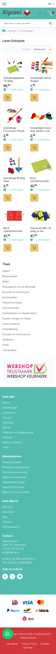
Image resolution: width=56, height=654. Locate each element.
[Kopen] (7, 97)
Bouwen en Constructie (15, 292)
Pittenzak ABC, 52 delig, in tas (40, 230)
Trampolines (9, 350)
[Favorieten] (39, 14)
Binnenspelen (10, 276)
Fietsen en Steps (12, 302)
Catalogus (8, 422)
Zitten (5, 344)
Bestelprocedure (11, 462)
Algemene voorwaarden (15, 492)
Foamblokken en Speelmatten (19, 313)
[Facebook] (5, 576)
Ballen (5, 281)
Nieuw (6, 402)
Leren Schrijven (11, 323)
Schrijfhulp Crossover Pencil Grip (13, 131)
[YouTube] (20, 576)
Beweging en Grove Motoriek (18, 286)
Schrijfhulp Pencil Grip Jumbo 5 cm (40, 129)
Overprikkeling (10, 329)
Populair (7, 417)
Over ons (7, 507)
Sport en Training (12, 442)
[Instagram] (12, 576)
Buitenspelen (9, 297)
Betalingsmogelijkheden (15, 467)
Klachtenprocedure (13, 487)
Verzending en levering (15, 472)
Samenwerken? (11, 526)
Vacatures (8, 511)
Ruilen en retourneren (14, 477)
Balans (6, 270)
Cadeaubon (8, 412)
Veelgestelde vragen (13, 482)
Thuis (5, 447)
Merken (6, 427)
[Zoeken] (50, 23)
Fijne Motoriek (10, 307)
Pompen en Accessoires (16, 334)
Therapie (7, 437)
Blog (4, 516)
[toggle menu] (4, 3)
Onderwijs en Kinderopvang (17, 432)
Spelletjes (8, 339)
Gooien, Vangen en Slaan (16, 318)
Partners (7, 521)
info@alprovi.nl (10, 552)
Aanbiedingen (10, 407)
